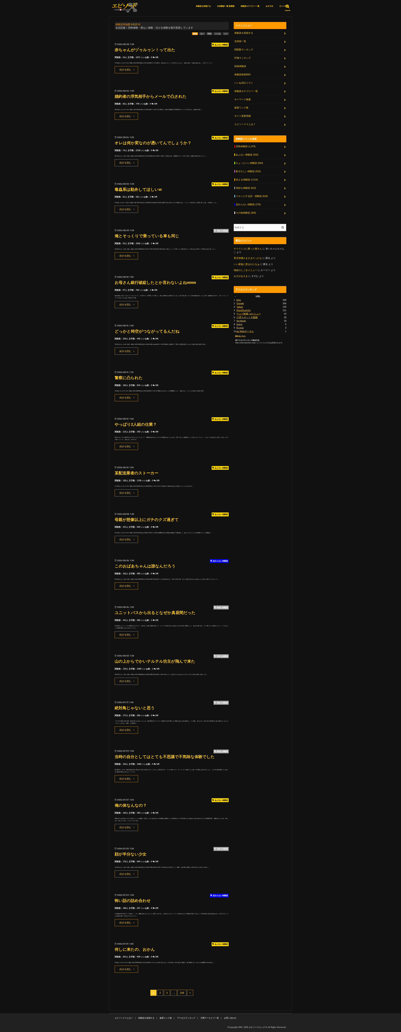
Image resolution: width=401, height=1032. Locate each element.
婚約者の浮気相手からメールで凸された (151, 96)
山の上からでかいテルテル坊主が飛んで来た (155, 661)
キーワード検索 (242, 99)
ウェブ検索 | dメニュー (249, 314)
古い (202, 34)
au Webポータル (245, 331)
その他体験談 (246, 213)
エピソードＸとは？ (244, 124)
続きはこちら (240, 336)
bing (239, 300)
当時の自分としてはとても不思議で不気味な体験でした (165, 757)
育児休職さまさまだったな (248, 258)
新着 (195, 34)
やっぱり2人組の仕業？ (136, 424)
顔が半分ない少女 (130, 854)
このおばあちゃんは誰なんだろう (145, 566)
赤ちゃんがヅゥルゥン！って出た (145, 50)
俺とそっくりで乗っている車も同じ (147, 236)
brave (239, 324)
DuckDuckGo (244, 310)
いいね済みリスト (243, 83)
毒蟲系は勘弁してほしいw (138, 189)
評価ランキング (242, 58)
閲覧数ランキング (243, 49)
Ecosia (240, 328)
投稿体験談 (240, 66)
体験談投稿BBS (242, 74)
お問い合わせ (230, 1018)
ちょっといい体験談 (249, 163)
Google (240, 303)
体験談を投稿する (203, 6)
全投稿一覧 (240, 41)
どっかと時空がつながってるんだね (147, 331)
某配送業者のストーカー (136, 473)
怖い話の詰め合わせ (133, 900)
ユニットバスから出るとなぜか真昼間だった (155, 613)
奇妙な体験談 (246, 188)
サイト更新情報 (242, 116)
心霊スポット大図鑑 (247, 317)
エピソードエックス (258, 1027)
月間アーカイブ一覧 (209, 1018)
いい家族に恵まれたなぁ (247, 264)
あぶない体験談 (247, 154)
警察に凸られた (129, 378)
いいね (217, 34)
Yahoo (240, 307)
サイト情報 (284, 6)
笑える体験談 (247, 179)
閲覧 (209, 34)
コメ (226, 34)
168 (182, 992)
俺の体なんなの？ (131, 805)
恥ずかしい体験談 (248, 171)
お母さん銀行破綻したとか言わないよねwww (155, 282)
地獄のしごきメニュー (245, 270)
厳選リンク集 (241, 107)
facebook (241, 321)
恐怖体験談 (245, 146)
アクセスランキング (186, 1018)
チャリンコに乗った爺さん (248, 248)
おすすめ (269, 6)
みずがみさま (241, 276)
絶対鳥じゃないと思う (135, 708)
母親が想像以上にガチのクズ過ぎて (147, 519)
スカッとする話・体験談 (252, 196)
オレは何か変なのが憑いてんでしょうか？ (153, 143)
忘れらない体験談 (248, 204)
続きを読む (125, 69)
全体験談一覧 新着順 (225, 6)
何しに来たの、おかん (135, 949)
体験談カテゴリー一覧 (250, 6)
